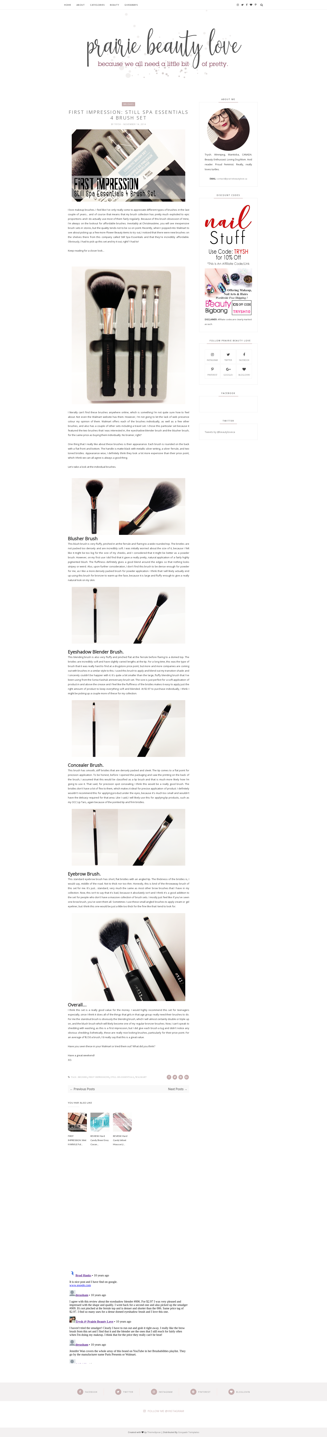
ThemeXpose (154, 1432)
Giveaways (131, 5)
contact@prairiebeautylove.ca (232, 178)
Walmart (141, 1077)
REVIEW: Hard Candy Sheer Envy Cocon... (99, 1140)
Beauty (114, 5)
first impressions (99, 1077)
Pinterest (212, 375)
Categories (97, 5)
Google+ (228, 375)
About (80, 5)
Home (67, 5)
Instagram (212, 360)
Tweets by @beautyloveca (220, 432)
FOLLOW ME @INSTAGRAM (166, 1411)
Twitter (228, 360)
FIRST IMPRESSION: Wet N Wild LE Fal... (77, 1140)
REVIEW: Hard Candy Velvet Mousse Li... (120, 1140)
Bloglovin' (244, 375)
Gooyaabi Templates (188, 1432)
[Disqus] (128, 1213)
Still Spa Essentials (122, 1077)
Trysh (118, 124)
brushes (128, 104)
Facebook (244, 360)
